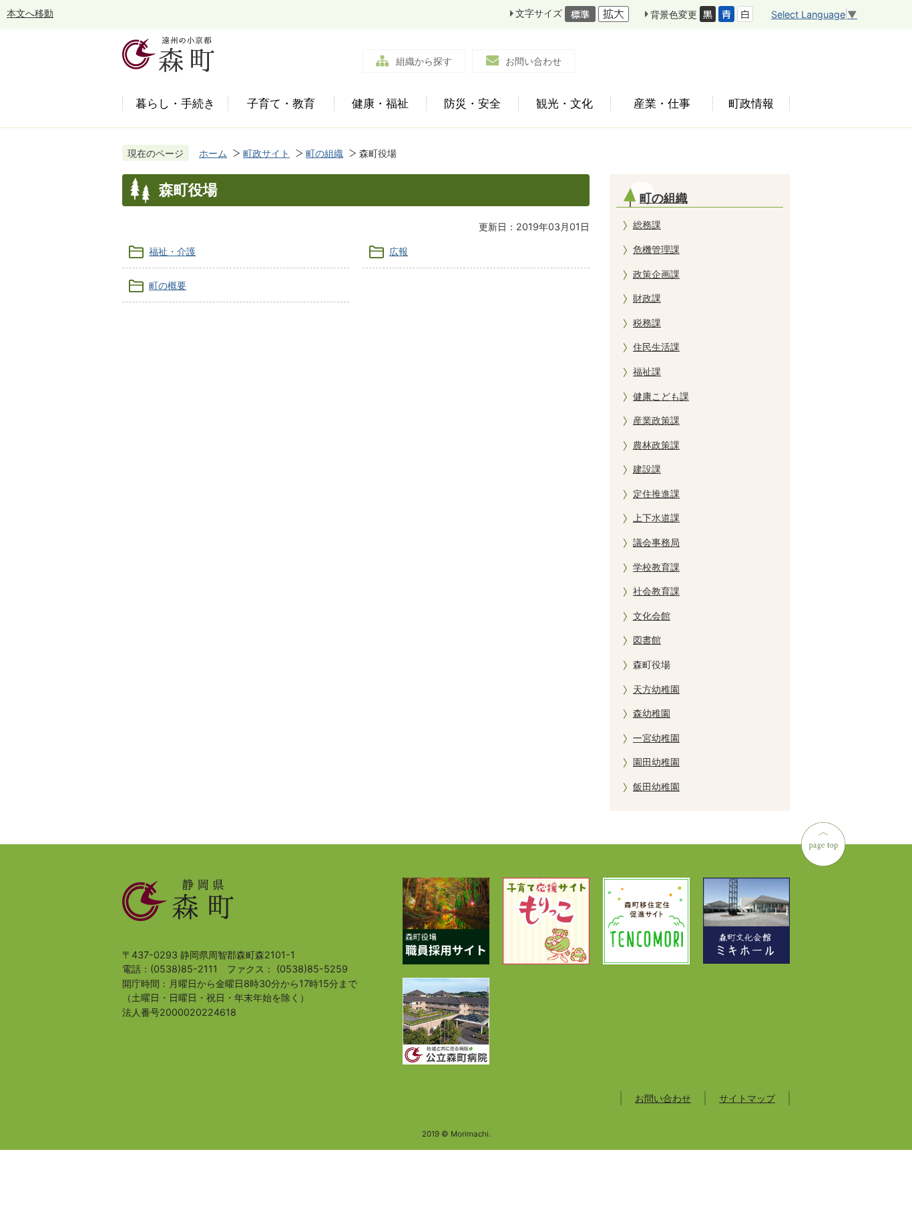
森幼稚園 (651, 713)
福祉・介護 (172, 251)
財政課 (647, 298)
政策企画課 (656, 274)
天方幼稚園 (656, 689)
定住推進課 (656, 493)
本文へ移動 (30, 13)
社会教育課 (656, 591)
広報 (398, 251)
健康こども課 (661, 396)
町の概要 (167, 285)
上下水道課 (656, 517)
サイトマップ (747, 1098)
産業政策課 (656, 420)
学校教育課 (656, 567)
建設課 (647, 469)
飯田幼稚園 (656, 786)
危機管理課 (656, 249)
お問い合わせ (533, 61)
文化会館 (651, 615)
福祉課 (647, 371)
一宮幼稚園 (656, 737)
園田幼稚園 (656, 762)
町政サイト (266, 153)
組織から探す (424, 61)
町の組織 (324, 153)
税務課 (647, 322)
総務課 (647, 224)
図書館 (647, 639)
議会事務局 (656, 542)
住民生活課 (656, 346)
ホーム (213, 153)
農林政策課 (656, 444)
